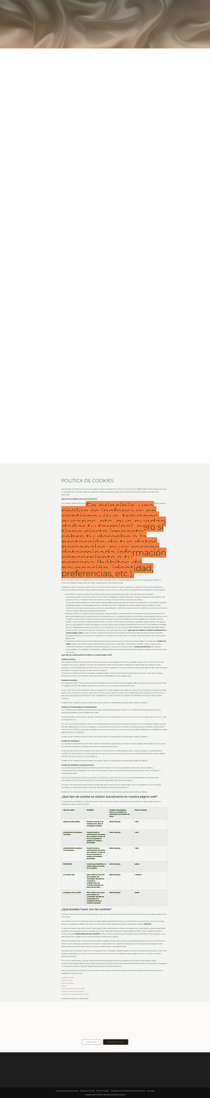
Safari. (63, 986)
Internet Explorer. (68, 983)
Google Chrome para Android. (72, 991)
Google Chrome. (67, 978)
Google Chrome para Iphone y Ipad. (74, 994)
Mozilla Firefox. (67, 980)
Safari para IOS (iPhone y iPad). (73, 989)
